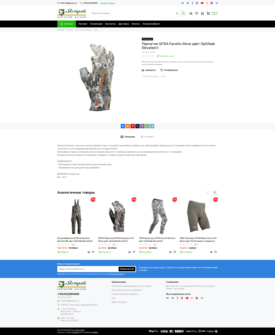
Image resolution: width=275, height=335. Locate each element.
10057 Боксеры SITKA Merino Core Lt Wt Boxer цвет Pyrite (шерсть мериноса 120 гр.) (198, 240)
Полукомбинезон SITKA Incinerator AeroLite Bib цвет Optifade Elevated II (75, 239)
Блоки (169, 288)
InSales (95, 332)
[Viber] (142, 126)
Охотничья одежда (150, 76)
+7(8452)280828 (90, 3)
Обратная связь (119, 302)
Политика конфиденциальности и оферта (132, 286)
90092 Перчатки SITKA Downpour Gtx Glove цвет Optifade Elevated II (116, 239)
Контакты (110, 24)
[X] (137, 126)
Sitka (163, 76)
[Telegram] (152, 126)
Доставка (124, 24)
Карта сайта (80, 330)
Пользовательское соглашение (127, 290)
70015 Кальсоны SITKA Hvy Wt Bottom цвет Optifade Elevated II (157, 239)
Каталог (68, 24)
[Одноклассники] (128, 126)
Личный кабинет (151, 24)
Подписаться (127, 269)
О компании (96, 24)
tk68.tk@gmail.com (68, 3)
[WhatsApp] (147, 126)
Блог (114, 298)
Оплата (136, 24)
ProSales (75, 332)
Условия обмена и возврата (125, 294)
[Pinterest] (132, 126)
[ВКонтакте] (123, 126)
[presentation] (208, 192)
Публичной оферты (116, 274)
